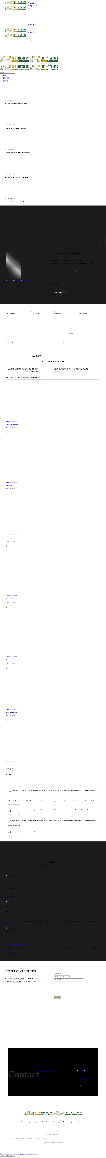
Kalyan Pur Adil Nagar (11, 598)
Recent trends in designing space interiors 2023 (17, 944)
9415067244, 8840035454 (53, 1134)
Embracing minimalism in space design (15, 918)
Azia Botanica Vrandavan (12, 424)
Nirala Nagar (9, 659)
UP (1, 1157)
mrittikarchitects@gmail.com (45, 1071)
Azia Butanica (9, 485)
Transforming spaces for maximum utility (15, 891)
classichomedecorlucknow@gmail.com (53, 1142)
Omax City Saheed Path (11, 712)
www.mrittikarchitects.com (45, 1063)
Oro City (8, 765)
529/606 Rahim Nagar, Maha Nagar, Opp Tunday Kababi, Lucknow (28, 1138)
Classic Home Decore (11, 421)
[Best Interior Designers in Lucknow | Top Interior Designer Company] (29, 62)
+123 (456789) (42, 1078)
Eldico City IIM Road (11, 538)
